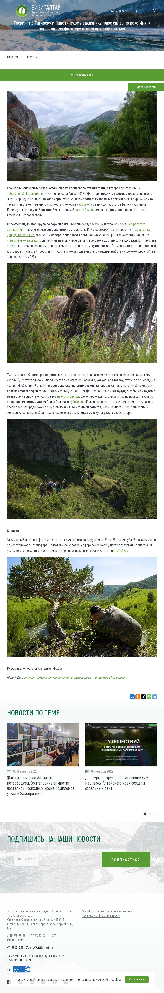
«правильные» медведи (23, 240)
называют (83, 204)
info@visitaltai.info (41, 947)
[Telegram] (154, 696)
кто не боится (84, 209)
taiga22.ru (122, 550)
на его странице (68, 396)
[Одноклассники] (137, 696)
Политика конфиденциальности (101, 915)
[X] (143, 696)
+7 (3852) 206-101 (17, 947)
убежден (77, 401)
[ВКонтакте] (132, 696)
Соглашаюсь (137, 979)
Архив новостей (146, 87)
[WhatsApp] (149, 696)
